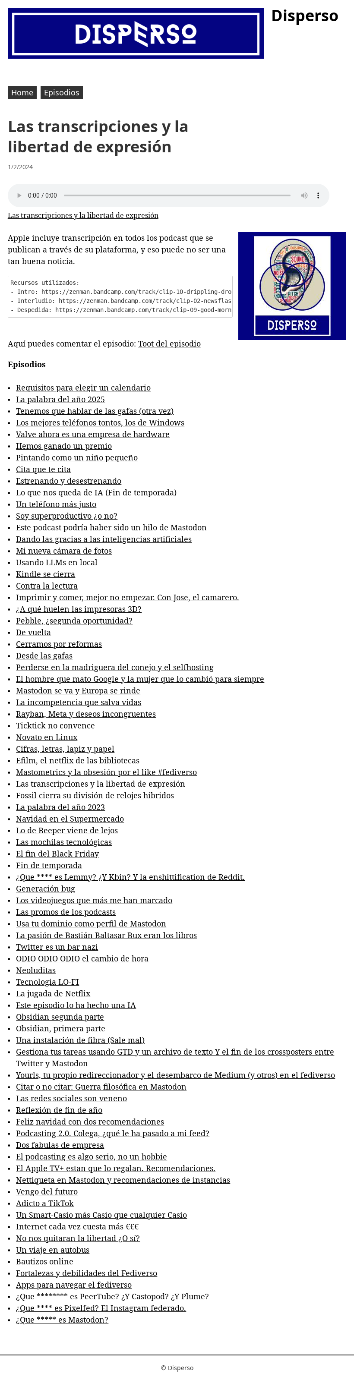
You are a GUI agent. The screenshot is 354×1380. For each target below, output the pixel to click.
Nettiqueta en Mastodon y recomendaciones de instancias (123, 1180)
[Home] (136, 34)
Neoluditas (36, 970)
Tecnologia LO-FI (47, 982)
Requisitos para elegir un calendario (83, 387)
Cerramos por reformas (59, 644)
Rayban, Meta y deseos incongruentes (86, 714)
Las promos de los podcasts (66, 912)
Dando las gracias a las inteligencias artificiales (104, 539)
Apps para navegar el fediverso (74, 1284)
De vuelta (33, 632)
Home (22, 92)
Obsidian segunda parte (60, 1016)
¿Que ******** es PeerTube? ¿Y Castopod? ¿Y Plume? (112, 1296)
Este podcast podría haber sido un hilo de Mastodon (111, 527)
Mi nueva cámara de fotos (64, 550)
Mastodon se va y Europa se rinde (78, 690)
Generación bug (45, 888)
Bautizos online (44, 1261)
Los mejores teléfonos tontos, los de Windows (100, 422)
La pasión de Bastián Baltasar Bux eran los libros (106, 935)
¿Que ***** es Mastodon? (62, 1319)
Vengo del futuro (47, 1191)
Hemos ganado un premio (64, 446)
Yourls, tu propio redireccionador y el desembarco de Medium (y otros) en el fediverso (175, 1075)
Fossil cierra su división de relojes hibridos (95, 795)
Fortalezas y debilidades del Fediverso (86, 1273)
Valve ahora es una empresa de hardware (93, 434)
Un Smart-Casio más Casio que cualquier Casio (101, 1215)
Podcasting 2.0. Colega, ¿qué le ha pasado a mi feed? (112, 1133)
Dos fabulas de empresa (60, 1145)
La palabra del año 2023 (60, 807)
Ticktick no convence (55, 725)
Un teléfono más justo (56, 504)
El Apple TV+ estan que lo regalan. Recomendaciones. (115, 1168)
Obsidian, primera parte (60, 1028)
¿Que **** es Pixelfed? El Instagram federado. (101, 1308)
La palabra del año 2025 (60, 399)
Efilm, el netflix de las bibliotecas (77, 760)
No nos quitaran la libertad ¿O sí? (78, 1238)
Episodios (61, 92)
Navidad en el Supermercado (70, 818)
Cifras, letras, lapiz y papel (65, 749)
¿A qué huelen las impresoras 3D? (79, 609)
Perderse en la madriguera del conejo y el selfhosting (115, 667)
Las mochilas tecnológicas (64, 842)
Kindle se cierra (45, 574)
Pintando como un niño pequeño (77, 457)
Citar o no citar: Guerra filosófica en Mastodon (101, 1086)
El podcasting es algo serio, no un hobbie (91, 1156)
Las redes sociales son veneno (71, 1098)
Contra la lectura (47, 585)
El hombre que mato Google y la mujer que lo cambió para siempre (140, 679)
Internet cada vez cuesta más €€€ (77, 1226)
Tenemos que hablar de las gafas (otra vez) (95, 411)
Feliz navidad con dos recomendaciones (90, 1121)
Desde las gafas (44, 655)
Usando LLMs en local (57, 562)
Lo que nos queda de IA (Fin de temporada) (96, 492)
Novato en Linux (46, 737)
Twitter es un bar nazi (57, 947)
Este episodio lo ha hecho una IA (76, 1005)
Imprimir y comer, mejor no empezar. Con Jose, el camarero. (127, 597)
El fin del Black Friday (57, 853)
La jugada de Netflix (53, 993)
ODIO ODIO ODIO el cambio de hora (82, 958)
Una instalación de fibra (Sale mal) (80, 1040)
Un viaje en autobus (52, 1250)
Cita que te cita (43, 469)
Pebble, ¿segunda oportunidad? (74, 620)
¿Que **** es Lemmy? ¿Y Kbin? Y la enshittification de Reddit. (130, 877)
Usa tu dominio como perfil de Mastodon (91, 923)
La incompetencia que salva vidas (78, 702)
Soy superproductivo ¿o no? (66, 515)
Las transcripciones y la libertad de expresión (83, 215)
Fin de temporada (49, 865)
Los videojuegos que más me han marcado (94, 900)
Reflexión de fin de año (59, 1110)
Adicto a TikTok (45, 1203)
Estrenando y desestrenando (68, 481)
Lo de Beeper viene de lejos (67, 830)
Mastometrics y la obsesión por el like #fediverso (106, 772)
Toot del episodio (169, 343)
